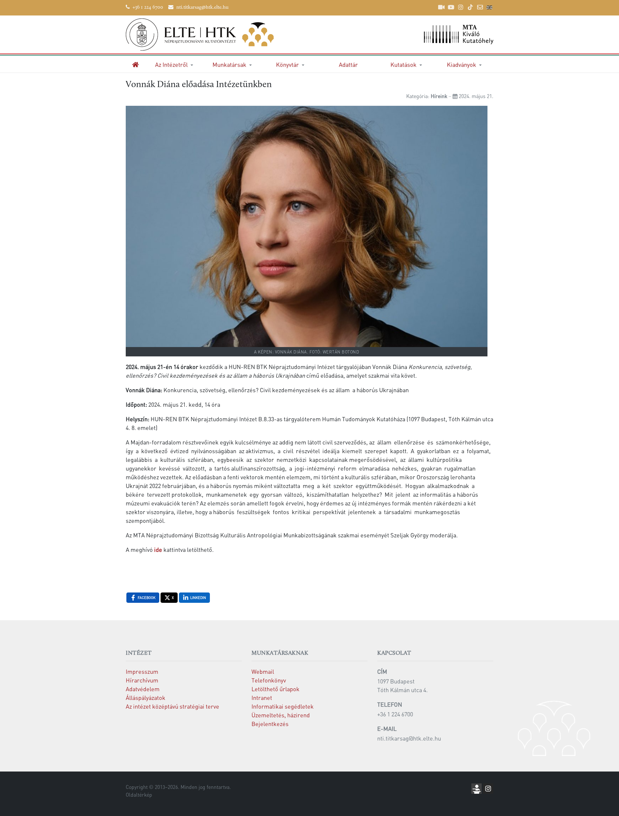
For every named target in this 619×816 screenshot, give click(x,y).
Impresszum (142, 671)
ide (158, 549)
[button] (174, 64)
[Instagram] (460, 7)
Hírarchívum (142, 680)
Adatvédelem (143, 688)
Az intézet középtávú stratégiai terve (172, 706)
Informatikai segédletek (282, 706)
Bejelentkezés (270, 723)
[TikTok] (470, 7)
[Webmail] (480, 7)
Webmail (262, 671)
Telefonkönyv (268, 680)
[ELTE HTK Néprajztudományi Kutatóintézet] (215, 34)
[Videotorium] (441, 7)
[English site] (489, 8)
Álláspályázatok (145, 697)
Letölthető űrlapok (275, 688)
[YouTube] (451, 7)
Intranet (261, 697)
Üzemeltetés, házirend (280, 715)
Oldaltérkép (139, 794)
